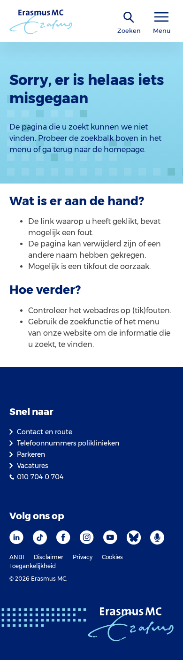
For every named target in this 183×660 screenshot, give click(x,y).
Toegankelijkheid (32, 565)
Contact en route (44, 432)
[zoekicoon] (129, 17)
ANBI (16, 556)
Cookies (112, 556)
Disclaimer (48, 556)
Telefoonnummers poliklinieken (68, 443)
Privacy (82, 556)
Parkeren (31, 454)
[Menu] (161, 17)
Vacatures (32, 465)
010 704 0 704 (40, 477)
